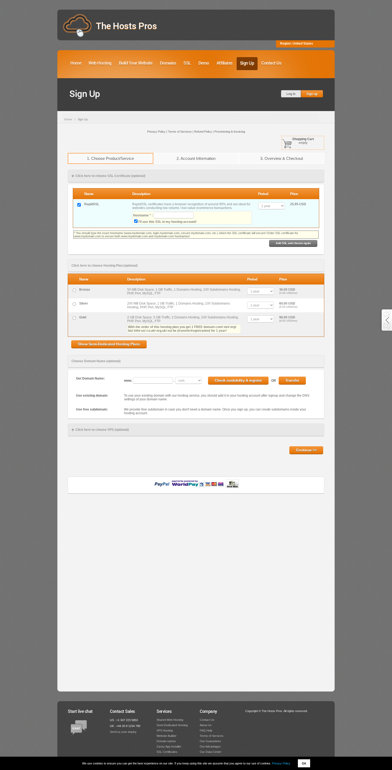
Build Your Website (136, 63)
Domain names (166, 741)
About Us (206, 725)
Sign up (312, 94)
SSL (187, 63)
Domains (168, 63)
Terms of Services (211, 735)
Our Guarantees (210, 741)
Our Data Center (210, 751)
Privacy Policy (281, 763)
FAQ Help (206, 730)
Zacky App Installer (169, 746)
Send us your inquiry (123, 731)
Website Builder (167, 735)
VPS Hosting (165, 730)
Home (75, 63)
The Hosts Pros (126, 25)
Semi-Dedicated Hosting (172, 725)
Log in (290, 94)
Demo (203, 63)
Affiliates (225, 63)
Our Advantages (210, 746)
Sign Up (247, 63)
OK (304, 763)
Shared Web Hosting (170, 719)
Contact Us (271, 63)
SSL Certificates (167, 751)
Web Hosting (100, 63)
